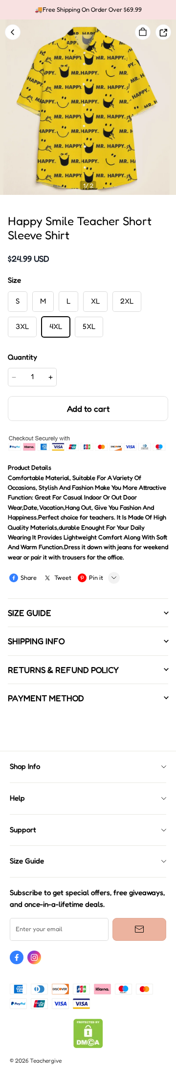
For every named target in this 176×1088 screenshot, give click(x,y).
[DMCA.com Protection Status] (88, 1046)
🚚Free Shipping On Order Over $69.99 (88, 9)
